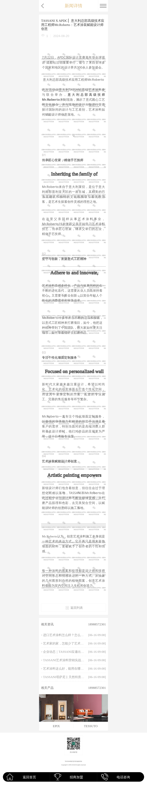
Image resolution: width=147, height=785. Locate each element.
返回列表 (76, 607)
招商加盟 (76, 777)
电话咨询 (123, 777)
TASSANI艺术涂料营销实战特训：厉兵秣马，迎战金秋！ (64, 660)
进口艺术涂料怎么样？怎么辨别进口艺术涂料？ (64, 635)
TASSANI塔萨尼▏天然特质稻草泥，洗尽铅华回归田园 (64, 677)
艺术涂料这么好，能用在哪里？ (64, 668)
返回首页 (29, 777)
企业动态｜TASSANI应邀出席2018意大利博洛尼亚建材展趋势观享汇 (64, 651)
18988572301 (97, 624)
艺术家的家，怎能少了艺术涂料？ (64, 643)
